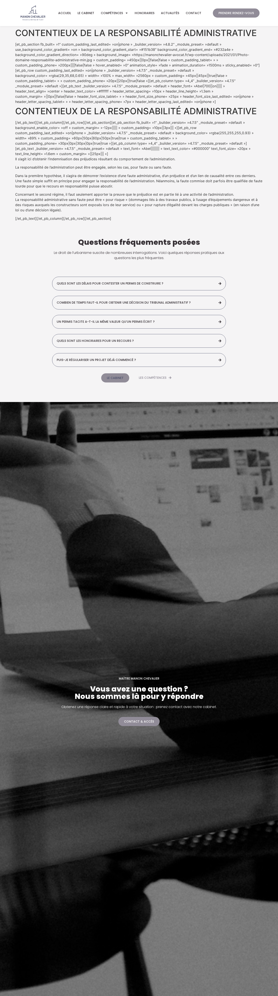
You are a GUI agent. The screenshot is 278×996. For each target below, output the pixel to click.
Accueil (64, 13)
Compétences (112, 13)
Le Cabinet (86, 13)
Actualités (170, 13)
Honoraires (144, 13)
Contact (193, 13)
